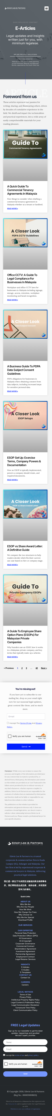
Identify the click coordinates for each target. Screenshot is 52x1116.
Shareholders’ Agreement (25, 949)
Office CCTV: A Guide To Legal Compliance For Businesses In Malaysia (22, 278)
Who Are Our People (25, 907)
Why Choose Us (25, 915)
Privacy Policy (25, 997)
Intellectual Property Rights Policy (25, 1000)
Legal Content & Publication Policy (25, 1002)
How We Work (25, 909)
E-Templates (25, 972)
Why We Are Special (25, 917)
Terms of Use (25, 994)
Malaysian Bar (12, 1104)
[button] (47, 8)
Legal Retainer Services (25, 959)
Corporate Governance (25, 944)
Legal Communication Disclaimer (25, 1005)
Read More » (12, 208)
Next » (44, 668)
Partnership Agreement (25, 954)
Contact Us (25, 977)
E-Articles (25, 967)
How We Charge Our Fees (25, 912)
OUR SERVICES (25, 925)
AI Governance (25, 938)
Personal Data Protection (25, 933)
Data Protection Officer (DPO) (25, 936)
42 (37, 668)
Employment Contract (25, 957)
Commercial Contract (25, 946)
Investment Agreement (25, 951)
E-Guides (25, 970)
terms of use (26, 723)
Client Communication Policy (25, 1010)
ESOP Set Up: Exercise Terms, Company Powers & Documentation (24, 461)
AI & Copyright (25, 941)
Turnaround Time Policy (25, 1008)
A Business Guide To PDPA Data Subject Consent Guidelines (23, 370)
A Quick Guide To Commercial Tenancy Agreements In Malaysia (22, 190)
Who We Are (25, 904)
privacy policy (33, 1055)
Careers (25, 985)
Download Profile (25, 920)
